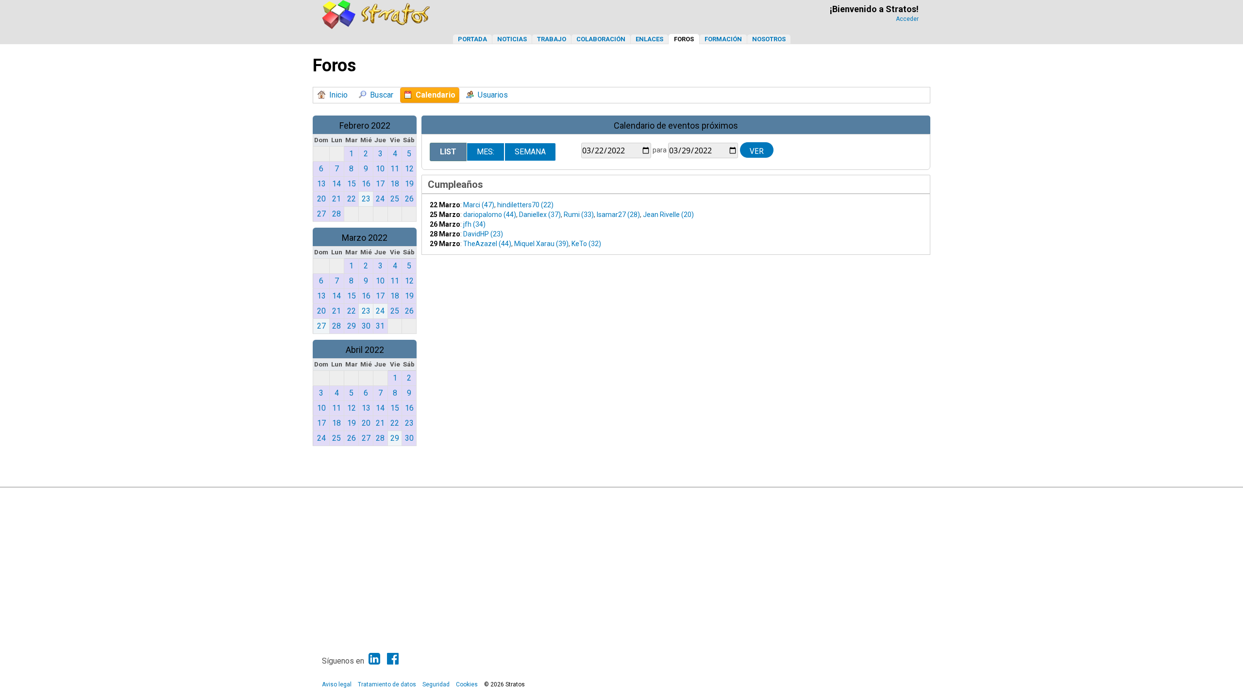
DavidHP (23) (483, 234)
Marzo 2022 (364, 238)
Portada (472, 39)
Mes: (485, 151)
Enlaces (649, 39)
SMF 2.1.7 (559, 497)
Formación (723, 39)
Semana (530, 151)
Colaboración (600, 39)
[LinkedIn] (374, 659)
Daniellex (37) (540, 214)
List (448, 151)
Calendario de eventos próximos (676, 125)
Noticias (512, 39)
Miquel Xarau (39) (541, 244)
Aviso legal (337, 684)
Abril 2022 (365, 350)
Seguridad (436, 684)
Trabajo (551, 39)
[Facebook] (393, 659)
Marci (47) (478, 205)
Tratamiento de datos (387, 684)
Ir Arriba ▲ (899, 497)
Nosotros (769, 39)
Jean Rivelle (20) (668, 214)
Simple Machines (630, 497)
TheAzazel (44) (487, 244)
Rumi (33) (579, 214)
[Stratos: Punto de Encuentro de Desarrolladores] (376, 26)
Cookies (467, 684)
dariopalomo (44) (489, 214)
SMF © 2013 (591, 497)
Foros (684, 39)
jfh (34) (474, 224)
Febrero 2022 (364, 125)
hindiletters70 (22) (525, 205)
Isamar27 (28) (618, 214)
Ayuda (874, 497)
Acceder (907, 19)
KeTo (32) (586, 244)
